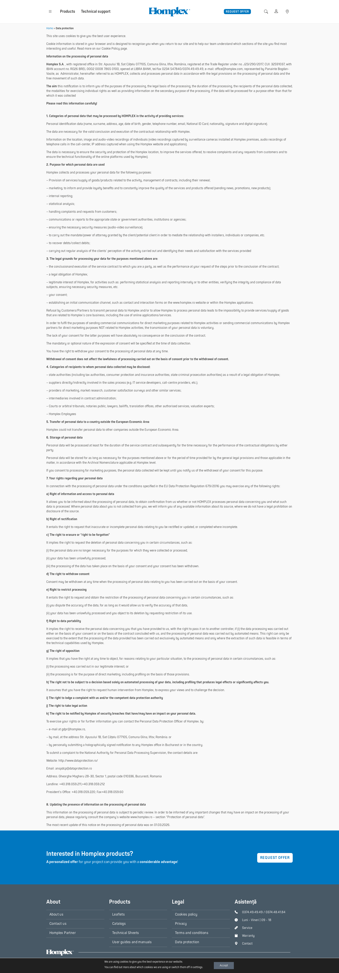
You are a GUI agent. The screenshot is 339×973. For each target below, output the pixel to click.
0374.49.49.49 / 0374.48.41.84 (263, 912)
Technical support (95, 11)
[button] (50, 11)
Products (67, 11)
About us (56, 914)
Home (49, 28)
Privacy (181, 923)
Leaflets (118, 914)
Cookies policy (186, 914)
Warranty (248, 936)
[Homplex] (169, 11)
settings (197, 967)
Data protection (187, 942)
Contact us (58, 923)
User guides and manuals (132, 942)
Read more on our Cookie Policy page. (102, 49)
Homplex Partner (62, 933)
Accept (224, 965)
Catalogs (119, 923)
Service (247, 928)
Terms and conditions (191, 933)
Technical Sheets (125, 933)
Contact (247, 944)
